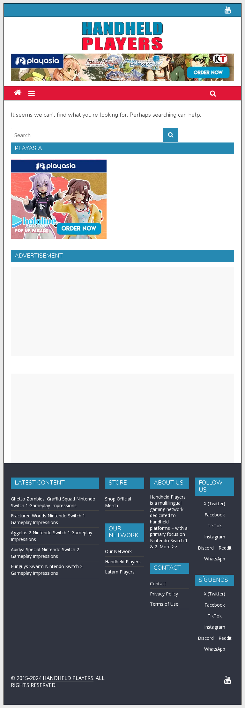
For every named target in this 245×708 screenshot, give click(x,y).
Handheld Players (123, 561)
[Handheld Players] (18, 92)
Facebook (214, 515)
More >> (168, 547)
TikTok (215, 525)
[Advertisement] (122, 311)
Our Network (118, 551)
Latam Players (120, 572)
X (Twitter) (214, 503)
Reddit (225, 548)
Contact (158, 583)
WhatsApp (214, 559)
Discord (206, 548)
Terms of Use (164, 604)
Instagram (214, 537)
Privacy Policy (164, 594)
